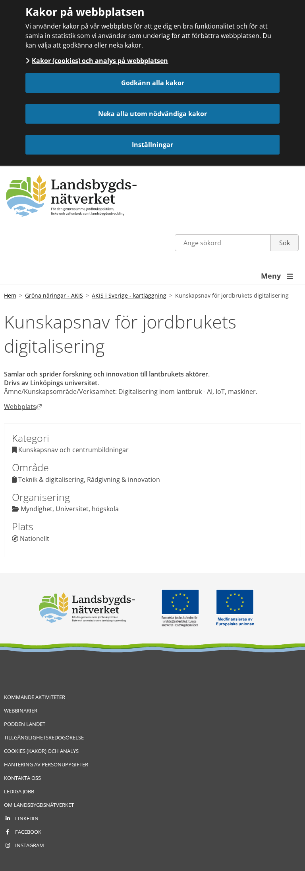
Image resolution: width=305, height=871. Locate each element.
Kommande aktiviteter (34, 697)
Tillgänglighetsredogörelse (44, 737)
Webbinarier (20, 710)
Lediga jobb (19, 791)
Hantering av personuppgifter (46, 764)
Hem (10, 295)
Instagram (29, 845)
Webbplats (23, 406)
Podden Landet (24, 724)
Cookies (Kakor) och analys (41, 750)
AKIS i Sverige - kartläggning (129, 295)
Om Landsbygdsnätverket (39, 804)
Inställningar (152, 144)
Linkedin (27, 818)
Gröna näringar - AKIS (54, 295)
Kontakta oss (22, 777)
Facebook (28, 831)
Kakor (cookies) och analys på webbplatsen (100, 60)
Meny (277, 276)
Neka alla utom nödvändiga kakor (152, 113)
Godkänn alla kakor (152, 82)
